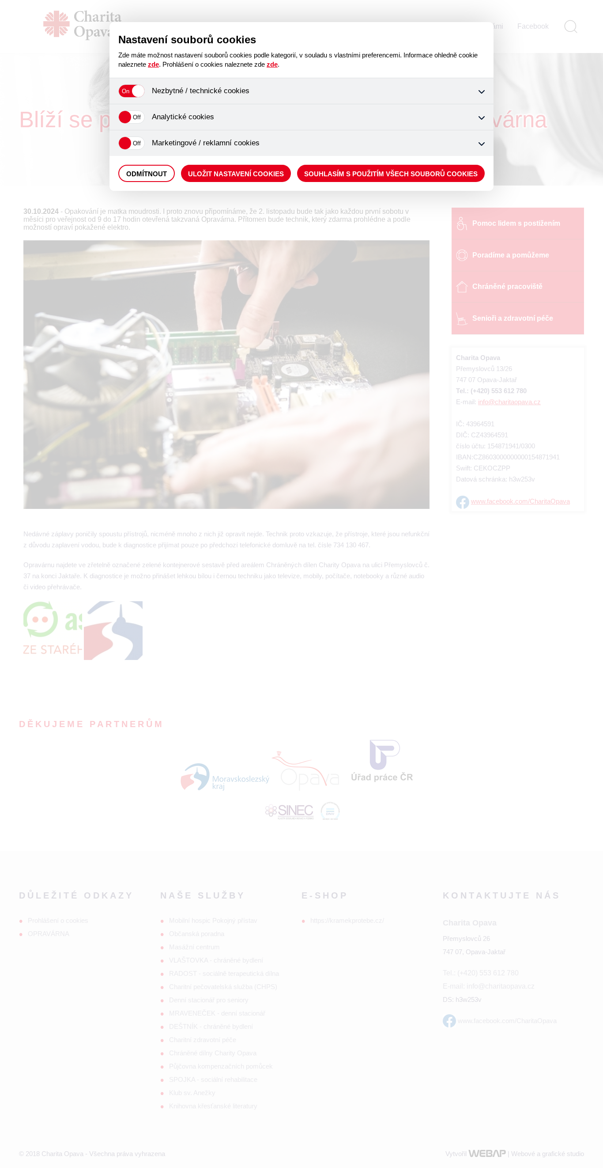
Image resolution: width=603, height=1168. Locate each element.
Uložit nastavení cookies (236, 174)
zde (153, 64)
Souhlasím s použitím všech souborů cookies (391, 174)
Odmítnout (146, 174)
